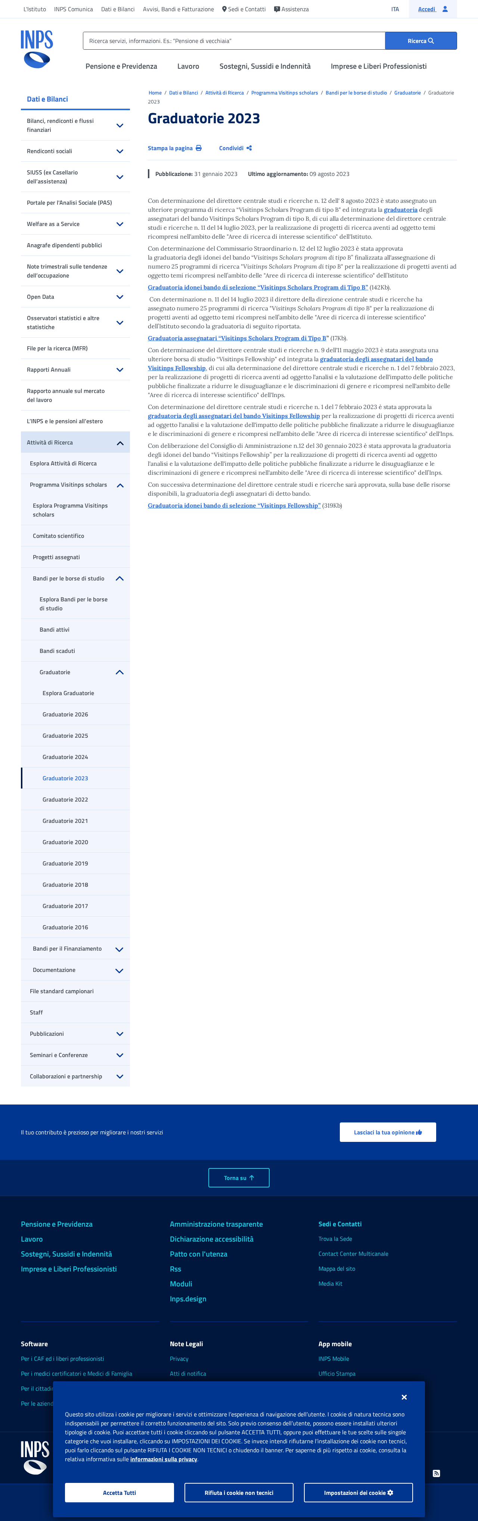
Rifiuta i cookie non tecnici (239, 1492)
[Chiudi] (404, 1397)
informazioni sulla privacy (163, 1459)
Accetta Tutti (119, 1492)
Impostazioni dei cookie (355, 1492)
